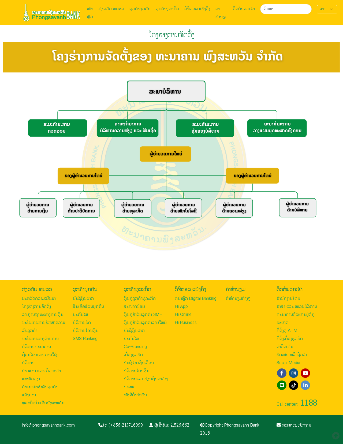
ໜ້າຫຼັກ (90, 13)
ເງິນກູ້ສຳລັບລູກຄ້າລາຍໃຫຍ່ (145, 323)
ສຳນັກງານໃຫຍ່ (288, 299)
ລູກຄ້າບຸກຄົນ (139, 9)
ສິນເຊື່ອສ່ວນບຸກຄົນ (88, 307)
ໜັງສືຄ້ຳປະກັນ (135, 395)
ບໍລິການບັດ (82, 323)
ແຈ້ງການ (29, 395)
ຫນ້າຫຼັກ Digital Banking (196, 299)
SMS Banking (85, 339)
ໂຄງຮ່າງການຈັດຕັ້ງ (36, 307)
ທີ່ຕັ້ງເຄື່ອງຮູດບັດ (290, 339)
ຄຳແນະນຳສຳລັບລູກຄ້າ (39, 387)
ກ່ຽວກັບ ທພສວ (111, 9)
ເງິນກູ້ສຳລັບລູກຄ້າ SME (143, 315)
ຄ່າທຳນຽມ (221, 13)
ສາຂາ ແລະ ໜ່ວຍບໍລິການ (297, 307)
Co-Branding (135, 347)
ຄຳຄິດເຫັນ (285, 347)
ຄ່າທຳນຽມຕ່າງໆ (238, 299)
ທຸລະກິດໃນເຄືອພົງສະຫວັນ (43, 403)
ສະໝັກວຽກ (32, 379)
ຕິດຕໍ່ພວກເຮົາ (244, 9)
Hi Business (186, 323)
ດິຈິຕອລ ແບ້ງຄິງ (197, 9)
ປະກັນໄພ (80, 315)
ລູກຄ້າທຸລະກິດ (167, 9)
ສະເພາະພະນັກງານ (296, 425)
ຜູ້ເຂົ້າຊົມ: (171, 425)
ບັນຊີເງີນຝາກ (83, 299)
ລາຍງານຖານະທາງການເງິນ (42, 315)
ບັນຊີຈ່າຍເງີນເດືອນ (139, 363)
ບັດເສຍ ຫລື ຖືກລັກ (292, 355)
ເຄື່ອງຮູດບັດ (133, 355)
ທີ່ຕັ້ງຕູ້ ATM (287, 331)
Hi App (181, 307)
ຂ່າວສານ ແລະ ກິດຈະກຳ (41, 371)
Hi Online (183, 315)
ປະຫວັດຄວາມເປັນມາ (39, 299)
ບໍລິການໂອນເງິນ (85, 331)
